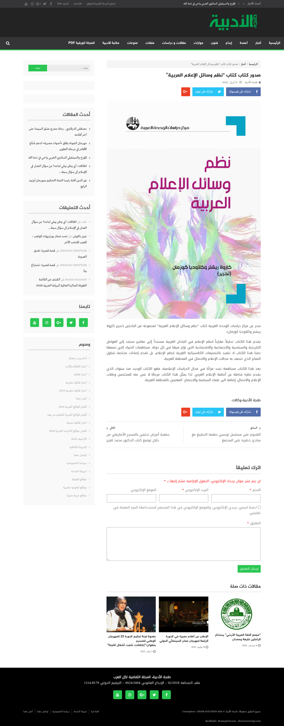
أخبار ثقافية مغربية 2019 (73, 391)
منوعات (132, 43)
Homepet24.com (227, 721)
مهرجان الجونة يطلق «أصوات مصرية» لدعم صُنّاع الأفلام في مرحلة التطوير (58, 146)
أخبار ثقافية (80, 374)
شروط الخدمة (79, 471)
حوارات (198, 43)
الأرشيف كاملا (79, 439)
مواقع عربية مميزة (77, 495)
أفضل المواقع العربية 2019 (73, 407)
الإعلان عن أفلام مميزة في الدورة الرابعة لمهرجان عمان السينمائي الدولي (184, 639)
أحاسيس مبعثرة (78, 358)
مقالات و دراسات (174, 43)
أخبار (258, 43)
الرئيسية (274, 43)
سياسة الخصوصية (77, 463)
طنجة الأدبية (251, 82)
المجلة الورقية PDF (81, 43)
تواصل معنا (80, 455)
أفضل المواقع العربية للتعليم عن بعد (67, 415)
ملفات (150, 43)
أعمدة (244, 43)
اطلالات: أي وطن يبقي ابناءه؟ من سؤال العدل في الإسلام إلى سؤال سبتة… (59, 169)
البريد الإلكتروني (195, 490)
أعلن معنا (81, 399)
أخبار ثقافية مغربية (76, 383)
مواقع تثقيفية (79, 479)
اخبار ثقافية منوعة (77, 423)
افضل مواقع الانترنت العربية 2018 (68, 431)
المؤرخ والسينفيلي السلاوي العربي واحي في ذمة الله (209, 4)
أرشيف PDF (63, 3)
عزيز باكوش (80, 236)
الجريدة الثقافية (78, 447)
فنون (214, 43)
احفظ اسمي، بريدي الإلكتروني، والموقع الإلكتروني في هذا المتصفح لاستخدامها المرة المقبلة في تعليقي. (187, 510)
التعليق (254, 523)
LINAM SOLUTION (207, 711)
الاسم (255, 490)
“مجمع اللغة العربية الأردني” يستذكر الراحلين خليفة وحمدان (238, 637)
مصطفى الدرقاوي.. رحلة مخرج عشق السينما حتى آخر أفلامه (58, 132)
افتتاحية (78, 3)
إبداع (229, 43)
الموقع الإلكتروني (143, 490)
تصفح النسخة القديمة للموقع (101, 3)
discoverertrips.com (249, 721)
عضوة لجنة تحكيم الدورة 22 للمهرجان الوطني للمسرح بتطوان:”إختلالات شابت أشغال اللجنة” (131, 641)
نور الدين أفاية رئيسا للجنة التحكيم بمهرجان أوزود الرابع (58, 183)
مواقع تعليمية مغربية (75, 487)
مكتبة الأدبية (111, 43)
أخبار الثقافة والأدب (76, 366)
